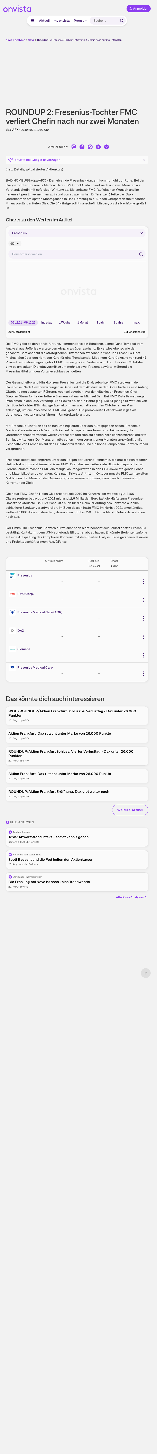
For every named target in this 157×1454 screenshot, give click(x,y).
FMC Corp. (25, 594)
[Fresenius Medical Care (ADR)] (13, 612)
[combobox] (77, 254)
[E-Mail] (106, 147)
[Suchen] (121, 20)
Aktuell (44, 20)
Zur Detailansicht (19, 332)
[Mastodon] (73, 147)
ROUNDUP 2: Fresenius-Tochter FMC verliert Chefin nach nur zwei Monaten (79, 40)
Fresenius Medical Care (35, 667)
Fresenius (24, 575)
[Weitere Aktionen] (143, 581)
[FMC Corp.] (13, 594)
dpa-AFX (12, 129)
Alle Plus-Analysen (130, 897)
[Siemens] (13, 649)
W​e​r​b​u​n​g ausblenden (92, 71)
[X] (98, 147)
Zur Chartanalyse (135, 332)
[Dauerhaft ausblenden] (144, 159)
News (31, 40)
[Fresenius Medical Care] (13, 667)
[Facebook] (82, 147)
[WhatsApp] (90, 147)
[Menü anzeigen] (32, 21)
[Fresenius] (13, 575)
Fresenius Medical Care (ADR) (39, 612)
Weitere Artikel (130, 810)
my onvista (62, 20)
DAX (20, 630)
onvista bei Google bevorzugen (37, 160)
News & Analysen (15, 40)
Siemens (23, 649)
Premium (80, 20)
